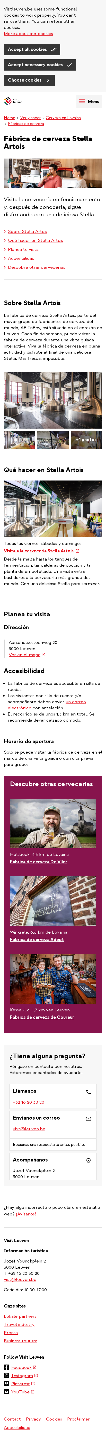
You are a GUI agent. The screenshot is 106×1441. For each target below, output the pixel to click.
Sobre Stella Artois (27, 231)
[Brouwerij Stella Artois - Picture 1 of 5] (53, 400)
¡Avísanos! (26, 1214)
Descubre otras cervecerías (36, 267)
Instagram (24, 1376)
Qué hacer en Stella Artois (35, 240)
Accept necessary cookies (36, 65)
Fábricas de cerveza (26, 123)
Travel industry (19, 1324)
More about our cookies (28, 34)
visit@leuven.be (29, 1129)
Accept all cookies (28, 49)
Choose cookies (25, 80)
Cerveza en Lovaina (63, 117)
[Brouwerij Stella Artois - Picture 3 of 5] (53, 440)
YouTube (23, 1392)
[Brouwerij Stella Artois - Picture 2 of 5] (19, 440)
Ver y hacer (30, 117)
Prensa (11, 1333)
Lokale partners (20, 1316)
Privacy (33, 1419)
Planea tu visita (23, 249)
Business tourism (20, 1341)
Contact (12, 1419)
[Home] (21, 101)
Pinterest (23, 1384)
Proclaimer (78, 1419)
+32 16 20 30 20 (29, 1102)
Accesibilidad (21, 258)
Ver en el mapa (27, 655)
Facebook (24, 1368)
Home (9, 117)
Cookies (54, 1419)
